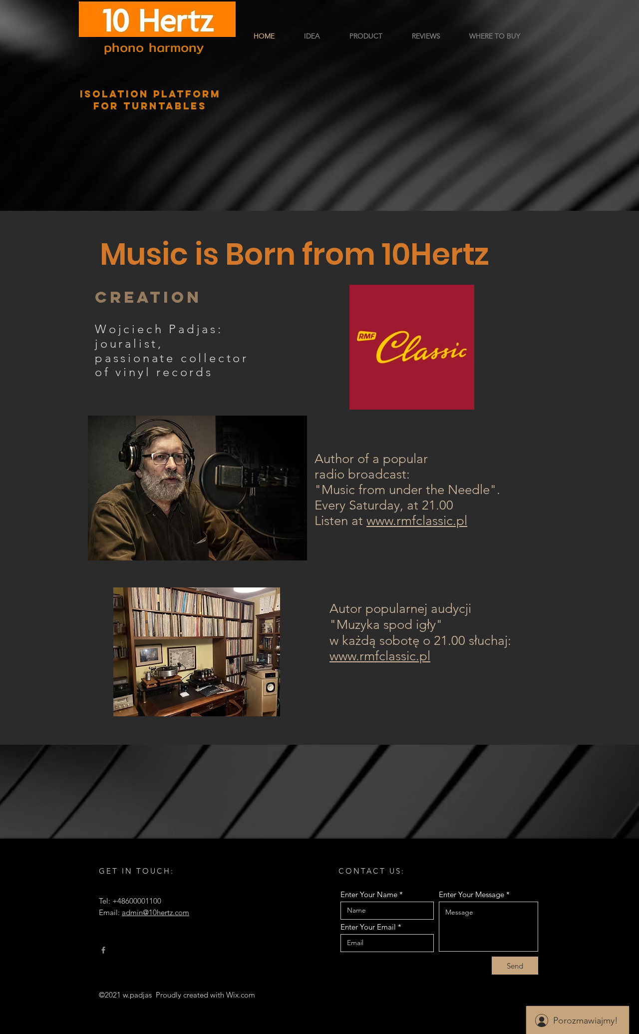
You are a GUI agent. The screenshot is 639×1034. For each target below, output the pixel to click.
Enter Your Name (368, 894)
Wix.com (240, 995)
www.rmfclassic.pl (416, 520)
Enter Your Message (471, 894)
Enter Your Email (368, 927)
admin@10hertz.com (155, 912)
